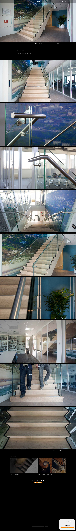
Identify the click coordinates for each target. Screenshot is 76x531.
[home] (38, 1)
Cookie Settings (67, 525)
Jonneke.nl (60, 450)
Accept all (67, 527)
